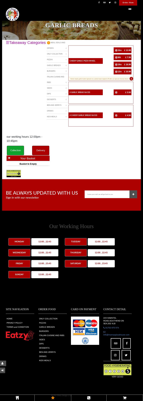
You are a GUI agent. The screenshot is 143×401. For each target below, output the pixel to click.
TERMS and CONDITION (18, 327)
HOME (9, 319)
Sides (49, 88)
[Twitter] (110, 3)
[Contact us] (88, 398)
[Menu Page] (17, 398)
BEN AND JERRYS (47, 352)
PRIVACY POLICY (14, 323)
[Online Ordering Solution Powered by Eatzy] (20, 336)
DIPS (41, 344)
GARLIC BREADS (47, 327)
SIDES (42, 339)
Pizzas (50, 60)
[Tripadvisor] (104, 3)
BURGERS (44, 331)
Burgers (51, 71)
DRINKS (42, 356)
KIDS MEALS (45, 360)
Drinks (50, 111)
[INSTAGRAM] (115, 3)
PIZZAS (42, 323)
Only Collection (55, 54)
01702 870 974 (112, 328)
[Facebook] (99, 3)
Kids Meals (52, 117)
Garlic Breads (54, 65)
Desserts (51, 99)
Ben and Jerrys (54, 105)
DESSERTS (44, 348)
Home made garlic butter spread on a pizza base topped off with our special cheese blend (101, 79)
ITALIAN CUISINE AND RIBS (51, 335)
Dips (49, 94)
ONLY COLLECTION (48, 319)
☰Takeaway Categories (26, 43)
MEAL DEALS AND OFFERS (56, 45)
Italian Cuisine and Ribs (55, 79)
